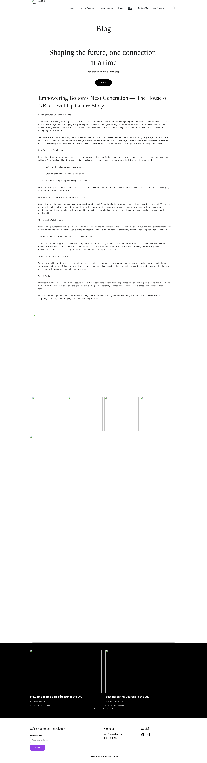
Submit (37, 747)
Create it (103, 83)
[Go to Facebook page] (142, 734)
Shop (120, 8)
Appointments (107, 8)
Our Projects (158, 8)
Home (71, 8)
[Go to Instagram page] (148, 734)
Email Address (36, 735)
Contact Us (142, 8)
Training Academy (87, 8)
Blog (130, 8)
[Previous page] (95, 709)
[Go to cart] (173, 8)
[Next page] (112, 709)
